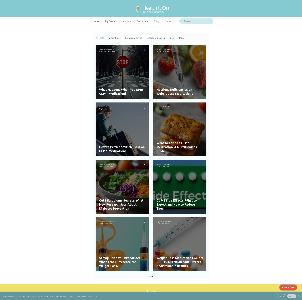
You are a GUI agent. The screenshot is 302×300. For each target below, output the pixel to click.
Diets (171, 38)
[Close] (299, 296)
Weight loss (115, 38)
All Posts (100, 38)
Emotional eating (133, 38)
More (181, 38)
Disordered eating (156, 38)
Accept (291, 296)
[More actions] (145, 50)
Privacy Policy (93, 296)
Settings (281, 296)
